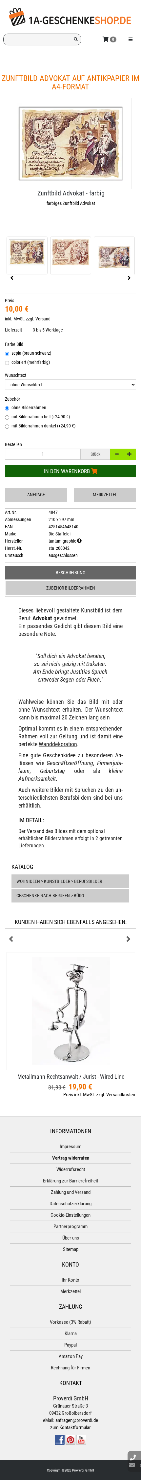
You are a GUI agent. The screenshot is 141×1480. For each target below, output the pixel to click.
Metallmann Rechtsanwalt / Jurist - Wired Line (70, 1076)
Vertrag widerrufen (70, 1158)
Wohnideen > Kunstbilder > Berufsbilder (59, 881)
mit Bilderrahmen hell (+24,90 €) (40, 416)
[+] (129, 454)
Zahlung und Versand (71, 1192)
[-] (116, 454)
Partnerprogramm (70, 1226)
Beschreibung (70, 572)
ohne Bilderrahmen (28, 407)
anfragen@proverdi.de (76, 1420)
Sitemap (70, 1249)
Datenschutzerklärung (70, 1204)
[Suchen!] (75, 39)
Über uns (70, 1238)
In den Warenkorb (67, 471)
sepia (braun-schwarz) (31, 353)
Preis (9, 300)
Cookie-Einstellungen (70, 1215)
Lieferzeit (13, 329)
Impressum (70, 1146)
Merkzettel (105, 494)
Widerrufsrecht (70, 1169)
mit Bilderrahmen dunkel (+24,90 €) (43, 425)
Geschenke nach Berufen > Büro (50, 895)
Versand (42, 318)
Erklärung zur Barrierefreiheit (70, 1181)
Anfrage (36, 494)
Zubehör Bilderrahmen (70, 588)
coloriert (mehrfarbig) (30, 362)
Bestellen (13, 444)
